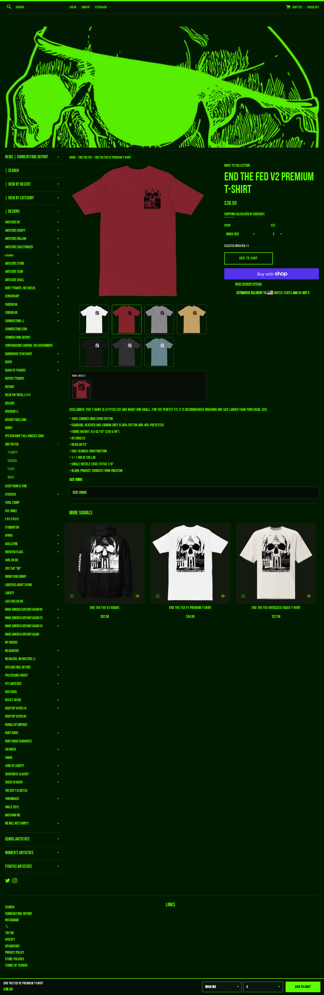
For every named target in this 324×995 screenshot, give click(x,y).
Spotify (10, 939)
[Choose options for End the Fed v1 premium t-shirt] (223, 596)
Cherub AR (11, 312)
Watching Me (12, 815)
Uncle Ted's (12, 807)
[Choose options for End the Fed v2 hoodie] (137, 596)
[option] (94, 319)
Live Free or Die (14, 601)
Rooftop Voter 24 (15, 708)
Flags (11, 469)
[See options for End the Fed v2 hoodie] (71, 596)
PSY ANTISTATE (13, 683)
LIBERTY (9, 593)
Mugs (11, 477)
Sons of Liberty (14, 765)
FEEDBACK (101, 7)
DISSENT (9, 403)
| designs (12, 211)
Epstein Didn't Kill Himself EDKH (24, 436)
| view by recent (18, 184)
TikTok (9, 933)
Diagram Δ (11, 411)
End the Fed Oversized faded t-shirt (276, 607)
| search (12, 170)
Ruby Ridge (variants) (18, 741)
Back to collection (237, 165)
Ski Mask (10, 749)
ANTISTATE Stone (14, 263)
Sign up (86, 7)
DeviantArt (12, 946)
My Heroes (11, 642)
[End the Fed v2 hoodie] (105, 563)
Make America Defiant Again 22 (24, 618)
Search (9, 907)
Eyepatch (10, 494)
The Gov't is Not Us (16, 790)
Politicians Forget (16, 675)
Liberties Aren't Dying (18, 585)
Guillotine (11, 544)
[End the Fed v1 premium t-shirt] (190, 563)
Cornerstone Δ (14, 321)
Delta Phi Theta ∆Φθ (18, 395)
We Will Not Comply (17, 823)
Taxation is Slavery (17, 774)
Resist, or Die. (13, 700)
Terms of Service (16, 965)
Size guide (80, 492)
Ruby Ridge (11, 733)
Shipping (229, 214)
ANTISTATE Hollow (15, 238)
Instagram (12, 920)
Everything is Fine (16, 486)
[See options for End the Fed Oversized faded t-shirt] (243, 596)
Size (273, 225)
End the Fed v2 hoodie (104, 607)
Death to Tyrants (15, 370)
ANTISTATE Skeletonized (19, 247)
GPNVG (9, 535)
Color (227, 225)
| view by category (19, 198)
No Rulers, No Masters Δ (20, 659)
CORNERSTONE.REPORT (17, 337)
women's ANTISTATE (19, 852)
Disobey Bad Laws (16, 419)
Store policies (14, 959)
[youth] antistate (18, 866)
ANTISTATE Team (14, 271)
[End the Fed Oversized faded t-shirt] (276, 563)
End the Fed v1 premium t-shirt (190, 607)
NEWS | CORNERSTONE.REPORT (26, 157)
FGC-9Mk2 (11, 511)
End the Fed (11, 444)
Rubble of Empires (16, 724)
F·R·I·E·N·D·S (12, 519)
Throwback (12, 798)
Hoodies (12, 460)
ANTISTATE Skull (14, 280)
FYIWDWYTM (12, 527)
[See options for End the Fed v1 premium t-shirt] (157, 596)
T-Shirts (13, 452)
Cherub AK (11, 304)
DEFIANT (9, 387)
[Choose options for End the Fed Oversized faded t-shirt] (308, 596)
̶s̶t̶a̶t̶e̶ (9, 255)
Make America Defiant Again (22, 634)
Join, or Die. (12, 560)
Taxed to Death (14, 782)
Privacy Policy (14, 952)
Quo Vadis (11, 692)
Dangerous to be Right (18, 354)
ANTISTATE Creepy (15, 230)
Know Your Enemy (15, 576)
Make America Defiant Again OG (24, 609)
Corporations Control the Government (29, 345)
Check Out (313, 7)
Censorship (12, 296)
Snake (8, 757)
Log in (72, 7)
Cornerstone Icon (16, 329)
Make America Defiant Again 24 (24, 626)
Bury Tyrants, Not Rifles (20, 288)
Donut (8, 428)
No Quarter (12, 650)
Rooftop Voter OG (15, 716)
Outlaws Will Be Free (18, 667)
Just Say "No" (13, 568)
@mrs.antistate (17, 839)
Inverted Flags (14, 552)
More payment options (248, 284)
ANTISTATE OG (12, 222)
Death (8, 362)
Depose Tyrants (14, 378)
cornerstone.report (18, 913)
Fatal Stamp (12, 502)
